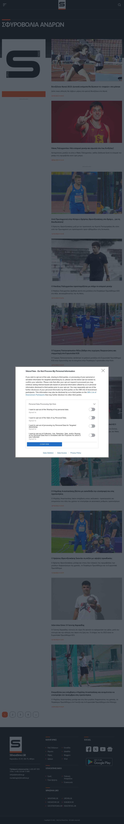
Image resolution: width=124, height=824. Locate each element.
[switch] (92, 409)
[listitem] (62, 404)
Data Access (62, 453)
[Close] (104, 371)
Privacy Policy (75, 453)
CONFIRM (44, 444)
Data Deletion (48, 453)
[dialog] (62, 412)
